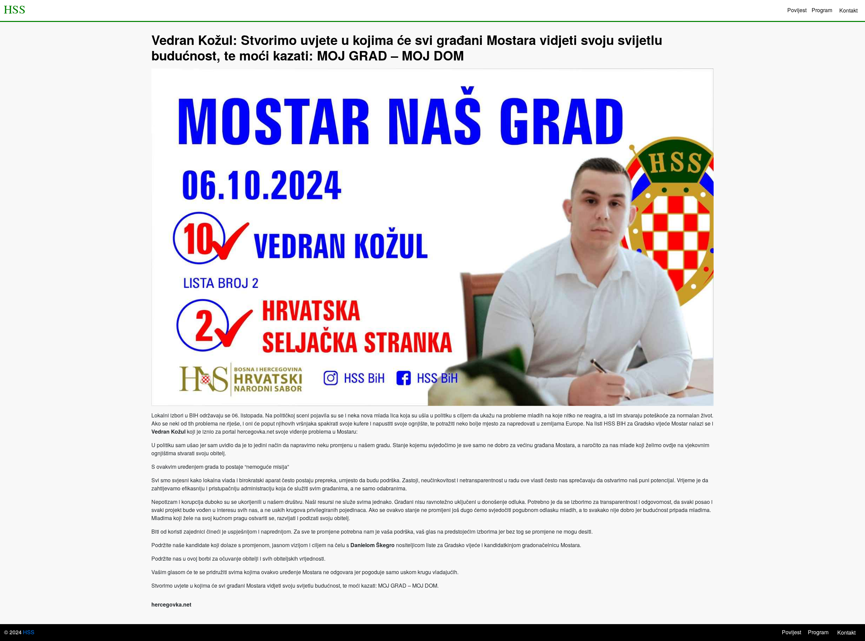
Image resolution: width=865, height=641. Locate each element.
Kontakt (848, 10)
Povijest (797, 10)
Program (822, 10)
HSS (15, 9)
